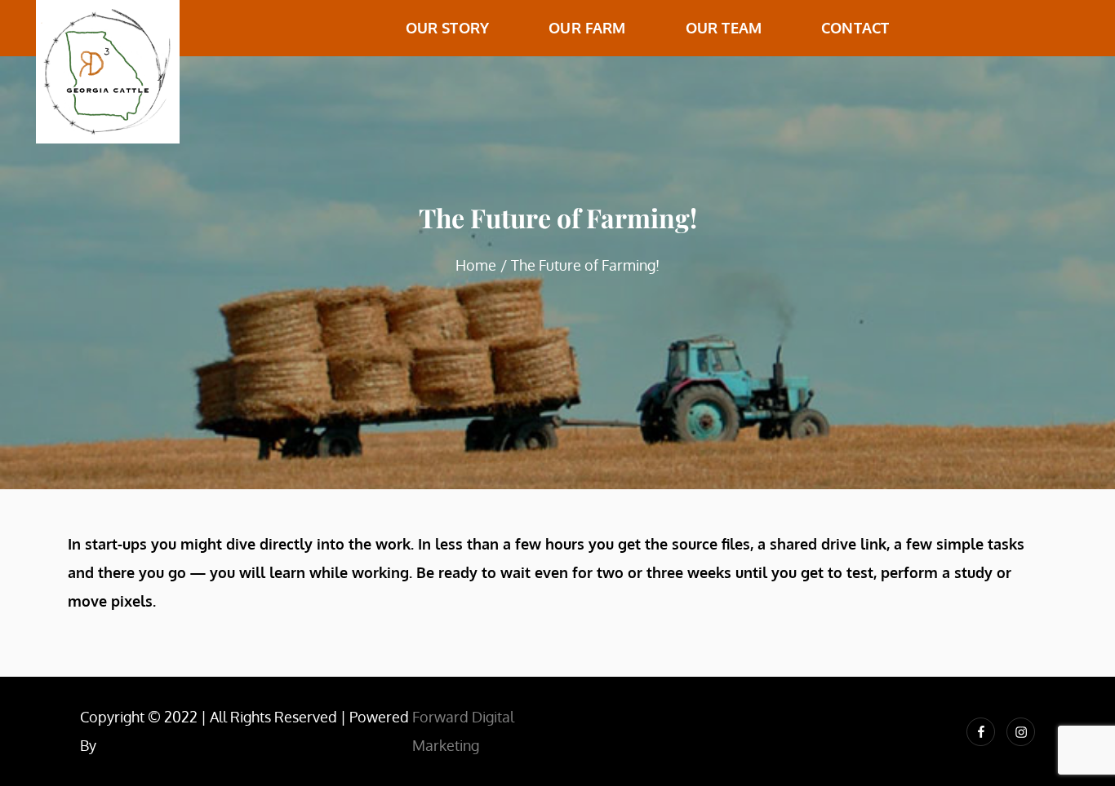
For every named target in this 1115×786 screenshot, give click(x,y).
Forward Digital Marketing (463, 731)
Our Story (448, 28)
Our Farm (587, 28)
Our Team (724, 28)
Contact (855, 28)
